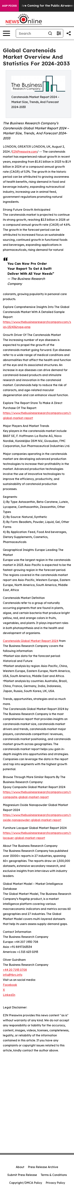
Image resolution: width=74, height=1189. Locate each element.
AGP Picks (9, 5)
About (20, 1167)
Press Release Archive (43, 1167)
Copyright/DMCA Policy (25, 1183)
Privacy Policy (55, 1183)
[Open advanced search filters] (58, 33)
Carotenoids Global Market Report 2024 (30, 641)
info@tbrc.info (12, 975)
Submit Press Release (22, 1175)
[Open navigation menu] (6, 33)
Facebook (10, 985)
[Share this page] (68, 33)
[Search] (50, 33)
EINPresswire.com (24, 151)
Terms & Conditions (54, 1175)
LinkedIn (9, 995)
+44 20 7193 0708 (15, 970)
